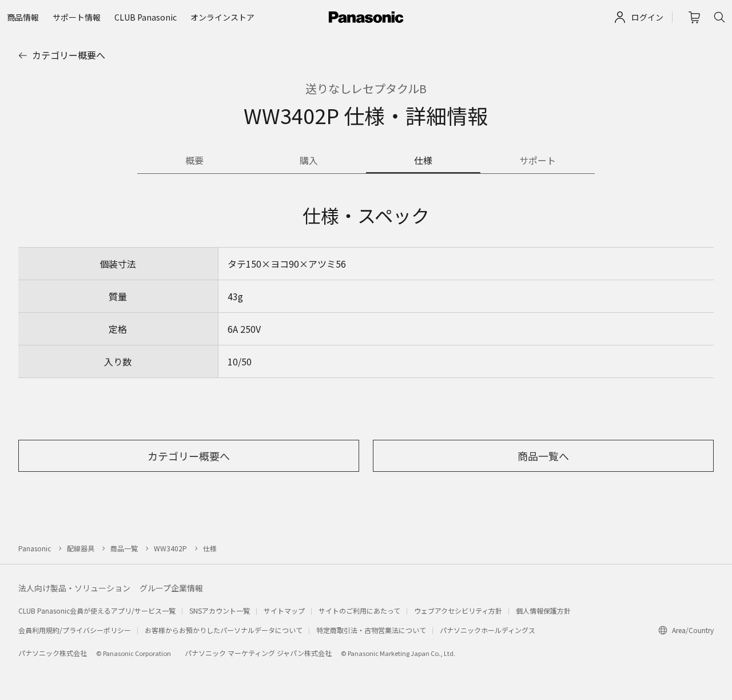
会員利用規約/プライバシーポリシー (74, 630)
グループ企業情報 (171, 588)
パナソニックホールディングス (487, 630)
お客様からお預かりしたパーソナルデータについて (224, 630)
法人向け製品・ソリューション (74, 588)
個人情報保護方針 (543, 610)
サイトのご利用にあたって (359, 610)
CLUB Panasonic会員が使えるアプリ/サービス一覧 (97, 610)
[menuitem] (23, 17)
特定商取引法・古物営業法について (371, 630)
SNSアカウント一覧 (219, 610)
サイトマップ (284, 610)
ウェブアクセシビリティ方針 (458, 610)
